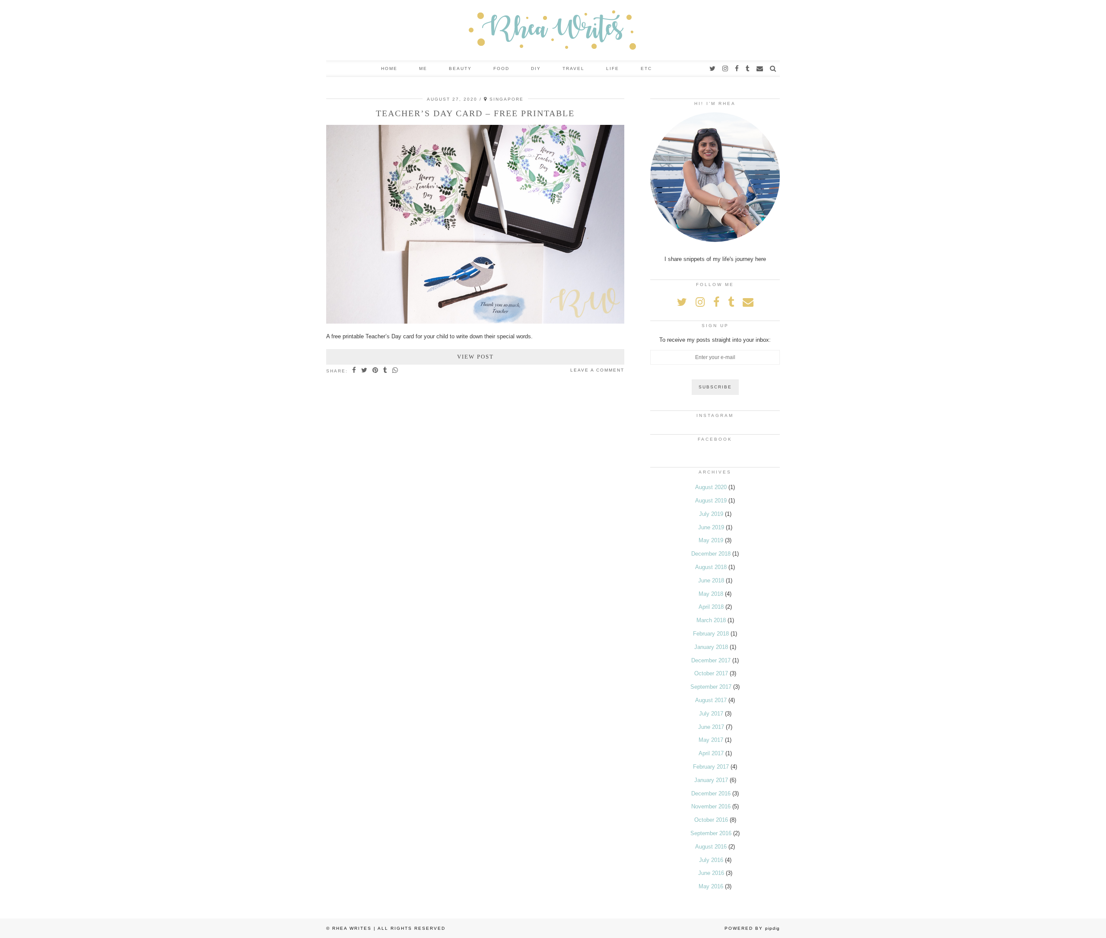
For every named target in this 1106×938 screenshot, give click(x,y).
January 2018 (711, 647)
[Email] (760, 68)
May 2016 (711, 886)
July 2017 (711, 713)
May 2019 (711, 540)
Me (423, 68)
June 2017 (711, 727)
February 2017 (711, 766)
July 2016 (711, 860)
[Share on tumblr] (385, 371)
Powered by (752, 928)
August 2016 (711, 846)
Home (389, 68)
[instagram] (725, 68)
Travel (574, 68)
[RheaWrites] (553, 30)
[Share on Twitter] (364, 371)
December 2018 (711, 553)
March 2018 (711, 620)
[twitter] (712, 68)
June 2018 (711, 580)
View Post (475, 356)
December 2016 (711, 793)
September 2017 (710, 687)
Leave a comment (597, 370)
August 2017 (711, 700)
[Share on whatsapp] (395, 371)
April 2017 (711, 753)
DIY (536, 68)
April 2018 (711, 607)
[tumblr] (748, 68)
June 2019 (711, 527)
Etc (646, 68)
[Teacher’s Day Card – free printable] (475, 321)
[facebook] (737, 68)
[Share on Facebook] (354, 371)
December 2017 (711, 660)
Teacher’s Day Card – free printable (475, 113)
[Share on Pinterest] (375, 371)
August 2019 (711, 500)
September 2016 (710, 833)
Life (612, 68)
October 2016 (711, 820)
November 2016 (711, 806)
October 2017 (711, 673)
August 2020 (711, 487)
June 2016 (711, 873)
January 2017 (711, 780)
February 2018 (711, 633)
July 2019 (711, 514)
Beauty (460, 68)
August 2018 (711, 567)
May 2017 (711, 740)
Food (501, 68)
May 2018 (711, 594)
